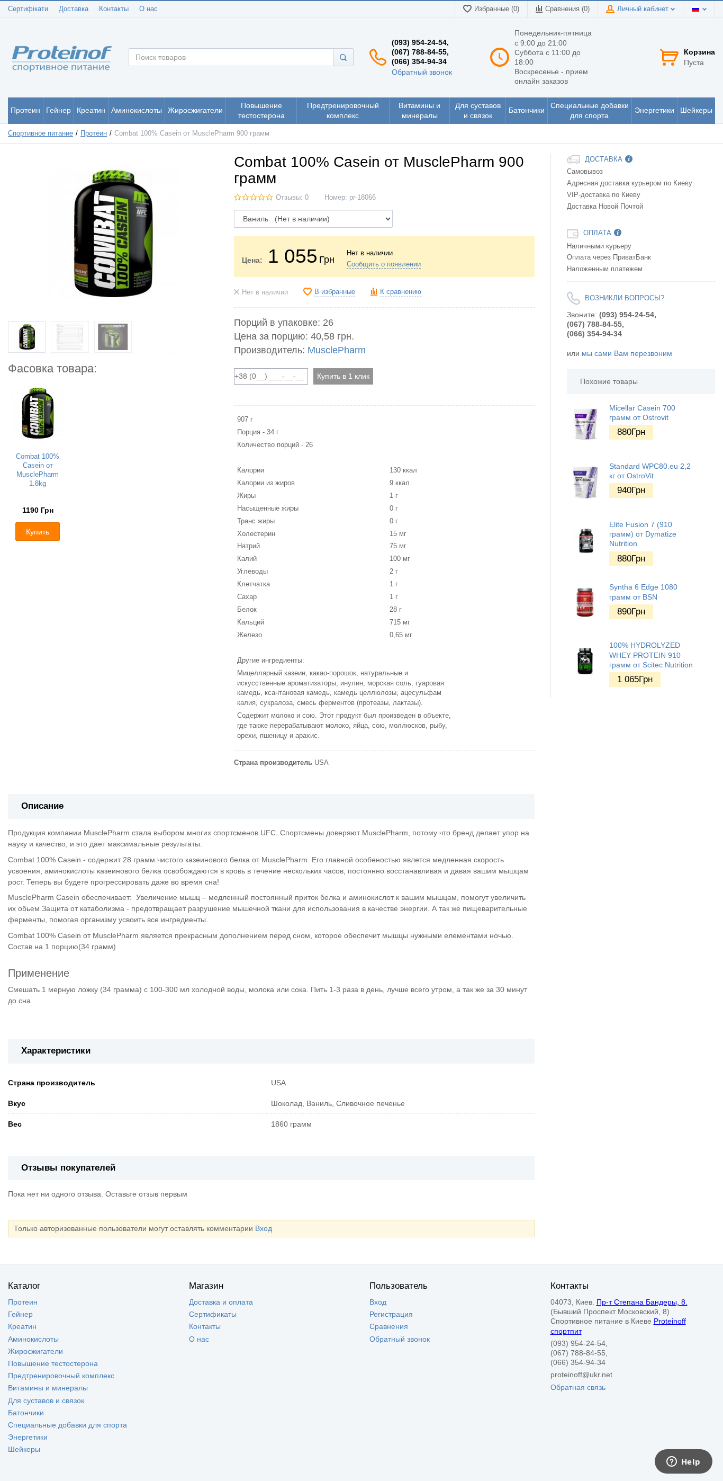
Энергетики (28, 1437)
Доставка (73, 9)
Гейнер (20, 1314)
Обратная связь (577, 1387)
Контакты (114, 9)
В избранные (334, 292)
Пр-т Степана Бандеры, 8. (642, 1302)
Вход (263, 1228)
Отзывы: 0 (292, 197)
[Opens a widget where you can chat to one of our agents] (683, 1462)
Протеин (93, 133)
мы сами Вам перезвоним (627, 353)
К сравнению (400, 292)
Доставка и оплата (221, 1302)
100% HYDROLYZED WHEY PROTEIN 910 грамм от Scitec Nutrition (651, 654)
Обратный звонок (422, 72)
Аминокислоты (33, 1339)
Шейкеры (24, 1449)
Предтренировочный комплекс (61, 1375)
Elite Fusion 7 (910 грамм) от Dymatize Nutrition (642, 534)
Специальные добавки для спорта (67, 1425)
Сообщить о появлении (384, 264)
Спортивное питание (40, 133)
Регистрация (391, 1314)
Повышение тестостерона (53, 1363)
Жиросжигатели (35, 1351)
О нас (148, 9)
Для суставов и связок (46, 1400)
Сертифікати (28, 9)
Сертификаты (213, 1314)
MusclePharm (337, 350)
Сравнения (388, 1326)
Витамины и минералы (48, 1388)
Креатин (22, 1326)
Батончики (26, 1412)
